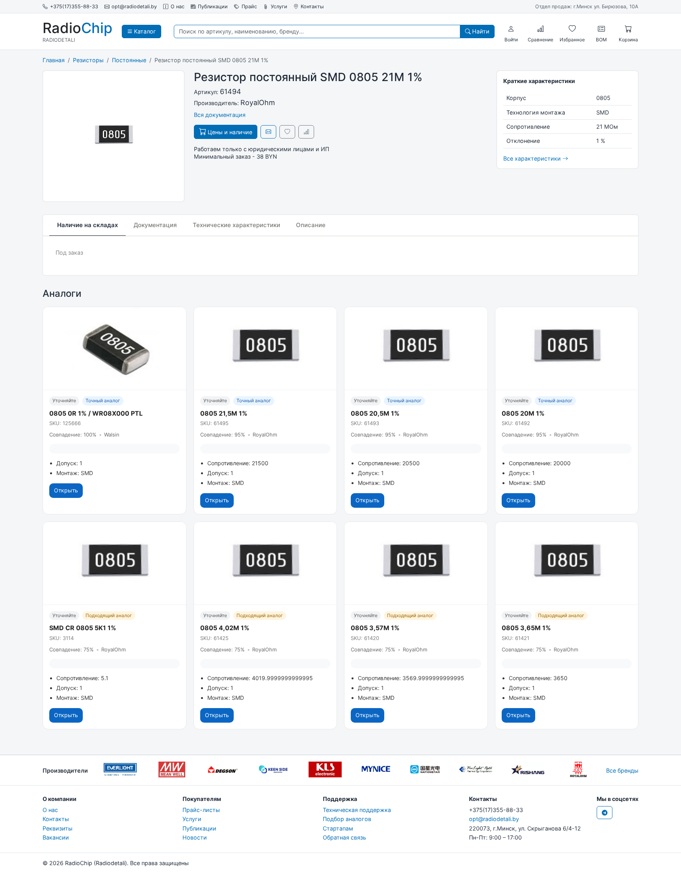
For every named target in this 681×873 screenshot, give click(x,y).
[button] (511, 29)
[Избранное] (572, 29)
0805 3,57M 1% (375, 628)
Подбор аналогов (347, 819)
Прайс (249, 6)
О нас (177, 6)
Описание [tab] (311, 225)
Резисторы (88, 60)
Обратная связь (344, 837)
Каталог (144, 31)
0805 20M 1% (523, 413)
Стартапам (338, 828)
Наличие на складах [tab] (87, 225)
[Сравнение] (541, 29)
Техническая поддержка (357, 809)
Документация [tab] (155, 225)
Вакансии (56, 837)
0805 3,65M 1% (526, 628)
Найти (480, 31)
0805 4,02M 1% (224, 628)
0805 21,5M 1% (223, 413)
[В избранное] (287, 131)
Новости (194, 837)
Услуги (279, 6)
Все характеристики (532, 158)
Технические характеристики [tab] (236, 225)
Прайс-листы (201, 809)
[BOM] (601, 29)
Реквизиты (58, 828)
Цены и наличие (229, 132)
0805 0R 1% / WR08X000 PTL (96, 413)
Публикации (213, 6)
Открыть (66, 490)
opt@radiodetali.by (134, 6)
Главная (54, 60)
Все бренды (622, 770)
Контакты (312, 6)
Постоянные (129, 60)
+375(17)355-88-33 (74, 6)
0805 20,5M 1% (375, 413)
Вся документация (220, 114)
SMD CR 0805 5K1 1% (82, 628)
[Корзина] (628, 29)
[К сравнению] (306, 131)
